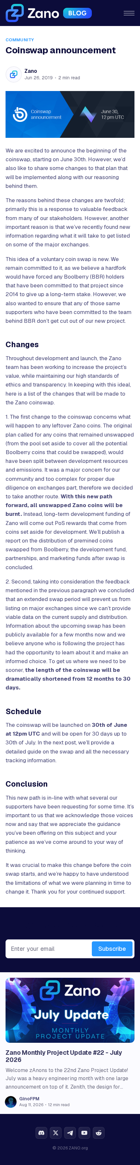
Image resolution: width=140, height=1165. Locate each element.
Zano (30, 71)
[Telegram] (70, 1133)
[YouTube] (84, 1133)
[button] (129, 13)
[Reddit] (99, 1133)
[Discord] (41, 1133)
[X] (56, 1133)
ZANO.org (78, 1148)
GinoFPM (29, 1099)
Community (20, 40)
